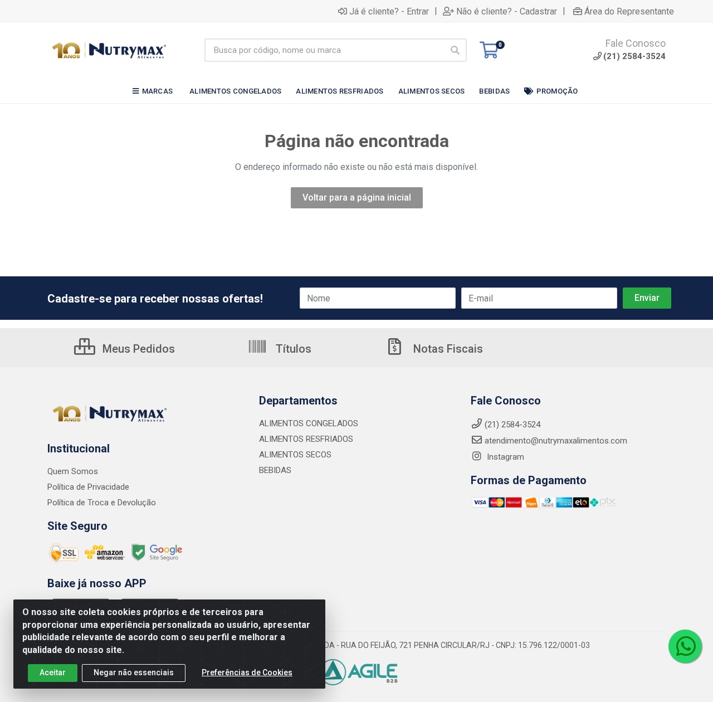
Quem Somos (72, 471)
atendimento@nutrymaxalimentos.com (556, 441)
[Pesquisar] (455, 50)
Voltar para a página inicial (356, 197)
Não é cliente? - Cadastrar (506, 11)
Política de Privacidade (88, 487)
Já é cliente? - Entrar (389, 11)
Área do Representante (629, 11)
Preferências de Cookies (247, 672)
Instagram (504, 457)
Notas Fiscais (447, 348)
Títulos (292, 348)
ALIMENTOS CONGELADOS (308, 423)
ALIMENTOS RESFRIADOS (306, 439)
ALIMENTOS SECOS (295, 455)
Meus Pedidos (137, 348)
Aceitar (53, 672)
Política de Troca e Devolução (101, 503)
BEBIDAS (275, 470)
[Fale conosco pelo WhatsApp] (685, 646)
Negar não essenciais (134, 672)
